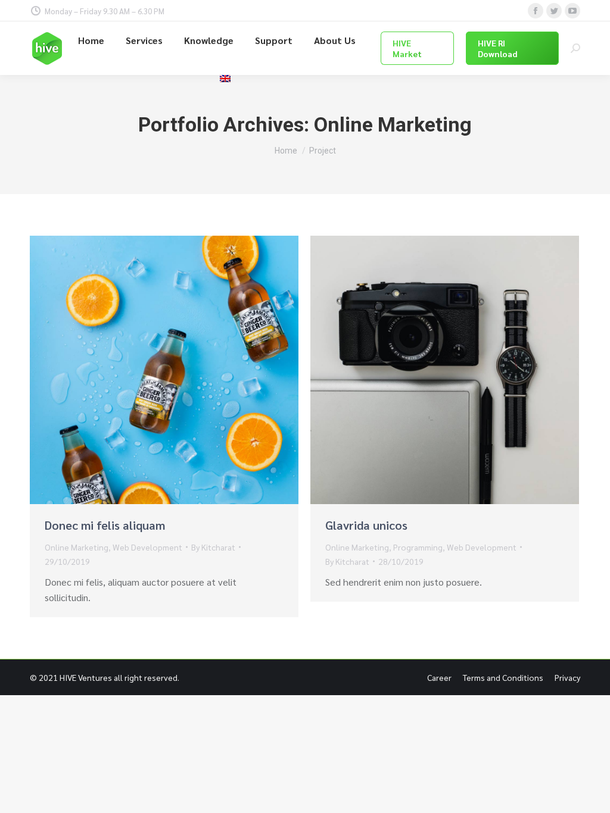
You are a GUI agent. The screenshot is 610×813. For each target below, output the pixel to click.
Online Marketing (76, 547)
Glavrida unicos (366, 525)
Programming (418, 547)
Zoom (148, 370)
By (213, 547)
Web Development (147, 547)
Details (180, 370)
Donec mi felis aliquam (105, 525)
